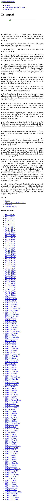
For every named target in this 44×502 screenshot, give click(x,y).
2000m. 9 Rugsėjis (11, 493)
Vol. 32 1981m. (10, 274)
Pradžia (7, 5)
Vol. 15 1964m (10, 241)
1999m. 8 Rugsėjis (11, 471)
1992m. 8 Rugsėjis (11, 310)
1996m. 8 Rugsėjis (11, 402)
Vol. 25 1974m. (10, 260)
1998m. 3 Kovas (10, 438)
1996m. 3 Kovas (10, 392)
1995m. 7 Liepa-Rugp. (13, 377)
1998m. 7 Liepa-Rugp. (13, 446)
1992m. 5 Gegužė (11, 304)
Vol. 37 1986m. (10, 283)
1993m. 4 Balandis (11, 325)
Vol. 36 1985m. (10, 281)
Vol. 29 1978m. (10, 268)
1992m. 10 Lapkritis (12, 314)
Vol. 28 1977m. (10, 266)
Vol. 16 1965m (10, 243)
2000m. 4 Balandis (11, 486)
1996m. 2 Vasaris (11, 390)
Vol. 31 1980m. (10, 272)
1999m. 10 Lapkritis (12, 474)
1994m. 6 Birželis (11, 352)
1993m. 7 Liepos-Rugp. (13, 331)
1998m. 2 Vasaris (11, 436)
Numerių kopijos (10, 206)
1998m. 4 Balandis (11, 440)
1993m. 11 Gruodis (11, 339)
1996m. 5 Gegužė (11, 396)
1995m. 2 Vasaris (11, 367)
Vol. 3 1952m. (10, 218)
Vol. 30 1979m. (10, 270)
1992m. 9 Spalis (10, 312)
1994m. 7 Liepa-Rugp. (13, 354)
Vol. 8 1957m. (10, 228)
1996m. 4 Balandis (11, 394)
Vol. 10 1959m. (10, 232)
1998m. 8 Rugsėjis (11, 448)
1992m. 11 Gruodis (11, 316)
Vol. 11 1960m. (10, 234)
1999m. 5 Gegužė (11, 465)
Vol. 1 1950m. (10, 215)
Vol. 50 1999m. (10, 455)
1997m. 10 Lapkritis (12, 429)
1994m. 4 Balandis (11, 348)
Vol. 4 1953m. (10, 220)
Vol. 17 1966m (10, 245)
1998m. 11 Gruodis (11, 453)
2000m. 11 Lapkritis (12, 497)
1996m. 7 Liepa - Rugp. (13, 400)
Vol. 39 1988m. (10, 287)
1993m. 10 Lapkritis (12, 337)
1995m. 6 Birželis (11, 375)
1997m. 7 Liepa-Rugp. (13, 423)
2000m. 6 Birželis (11, 490)
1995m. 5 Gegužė (11, 373)
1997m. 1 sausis (10, 411)
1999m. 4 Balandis (11, 463)
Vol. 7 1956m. (10, 226)
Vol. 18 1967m (10, 247)
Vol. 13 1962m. (10, 238)
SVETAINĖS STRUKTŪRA (15, 203)
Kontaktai (8, 205)
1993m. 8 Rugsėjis (11, 333)
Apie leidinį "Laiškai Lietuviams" (16, 7)
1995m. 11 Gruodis (11, 385)
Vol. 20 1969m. (10, 251)
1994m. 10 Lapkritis (12, 360)
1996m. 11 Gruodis (11, 408)
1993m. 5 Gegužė (11, 327)
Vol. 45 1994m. (10, 341)
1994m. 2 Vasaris (11, 344)
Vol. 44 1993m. (10, 318)
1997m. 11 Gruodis (11, 430)
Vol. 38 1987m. (10, 285)
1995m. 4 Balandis (11, 371)
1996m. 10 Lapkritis (12, 406)
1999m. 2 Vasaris (11, 459)
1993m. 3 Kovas (10, 323)
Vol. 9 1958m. (10, 230)
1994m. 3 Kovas (10, 346)
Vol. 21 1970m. (10, 253)
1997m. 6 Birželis (11, 421)
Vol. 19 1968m (10, 249)
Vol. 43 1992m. (10, 295)
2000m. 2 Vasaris (11, 482)
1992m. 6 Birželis (11, 306)
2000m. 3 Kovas (10, 484)
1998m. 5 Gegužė (11, 442)
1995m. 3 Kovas (10, 369)
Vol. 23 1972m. (10, 257)
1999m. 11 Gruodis (11, 476)
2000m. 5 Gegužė (11, 488)
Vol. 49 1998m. (10, 432)
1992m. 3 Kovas (10, 301)
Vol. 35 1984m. (10, 280)
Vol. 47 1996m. (10, 387)
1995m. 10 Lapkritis (12, 383)
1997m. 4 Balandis (11, 417)
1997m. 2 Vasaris (11, 413)
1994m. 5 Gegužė (11, 350)
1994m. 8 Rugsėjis (11, 356)
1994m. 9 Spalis (10, 358)
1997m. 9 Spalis (10, 427)
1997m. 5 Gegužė (11, 419)
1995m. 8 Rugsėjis (11, 379)
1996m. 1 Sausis (10, 388)
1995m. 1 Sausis (10, 365)
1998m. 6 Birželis (11, 444)
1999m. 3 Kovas (10, 461)
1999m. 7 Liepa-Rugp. (13, 469)
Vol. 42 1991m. (10, 293)
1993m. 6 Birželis (11, 329)
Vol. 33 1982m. (10, 276)
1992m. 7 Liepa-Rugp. (13, 308)
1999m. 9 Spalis (10, 472)
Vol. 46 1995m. (10, 364)
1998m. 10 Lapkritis (12, 451)
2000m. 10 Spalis (11, 495)
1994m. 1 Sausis (10, 343)
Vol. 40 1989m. (10, 289)
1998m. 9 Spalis (10, 450)
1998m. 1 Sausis (10, 434)
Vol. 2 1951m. (10, 217)
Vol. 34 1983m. (10, 278)
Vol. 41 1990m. (10, 291)
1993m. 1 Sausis (10, 320)
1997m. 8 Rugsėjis (11, 425)
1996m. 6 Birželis (11, 398)
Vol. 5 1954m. (10, 222)
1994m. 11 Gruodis (11, 362)
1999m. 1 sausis (10, 457)
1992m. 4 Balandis (11, 302)
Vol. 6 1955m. (10, 224)
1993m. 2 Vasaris (11, 322)
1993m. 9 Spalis (10, 335)
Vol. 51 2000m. (10, 478)
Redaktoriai (9, 9)
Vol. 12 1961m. (10, 236)
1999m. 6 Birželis (11, 467)
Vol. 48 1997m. (10, 409)
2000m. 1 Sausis (10, 480)
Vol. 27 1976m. (10, 264)
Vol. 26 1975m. (10, 262)
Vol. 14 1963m (10, 239)
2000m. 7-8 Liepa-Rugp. (13, 492)
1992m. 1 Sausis (10, 297)
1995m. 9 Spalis (10, 381)
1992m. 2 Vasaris (11, 299)
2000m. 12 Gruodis (11, 499)
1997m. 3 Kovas (10, 415)
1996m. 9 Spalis (10, 404)
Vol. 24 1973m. (10, 259)
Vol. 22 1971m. (10, 255)
